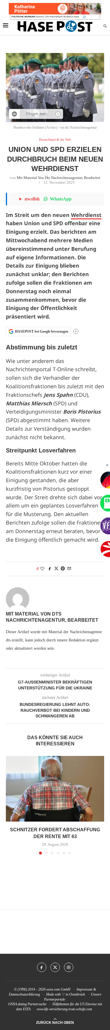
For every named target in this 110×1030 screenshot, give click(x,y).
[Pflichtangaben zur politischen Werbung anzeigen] (84, 17)
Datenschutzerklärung (24, 994)
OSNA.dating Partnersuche (27, 1004)
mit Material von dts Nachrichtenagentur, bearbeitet (58, 177)
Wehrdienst (86, 214)
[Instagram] (68, 967)
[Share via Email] (69, 568)
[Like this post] (42, 568)
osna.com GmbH (58, 989)
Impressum (84, 989)
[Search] (105, 26)
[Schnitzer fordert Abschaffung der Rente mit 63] (55, 789)
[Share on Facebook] (50, 568)
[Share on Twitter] (56, 568)
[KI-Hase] (14, 114)
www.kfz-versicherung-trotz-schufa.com (64, 1009)
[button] (11, 805)
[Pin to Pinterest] (63, 568)
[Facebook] (41, 967)
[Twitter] (55, 967)
